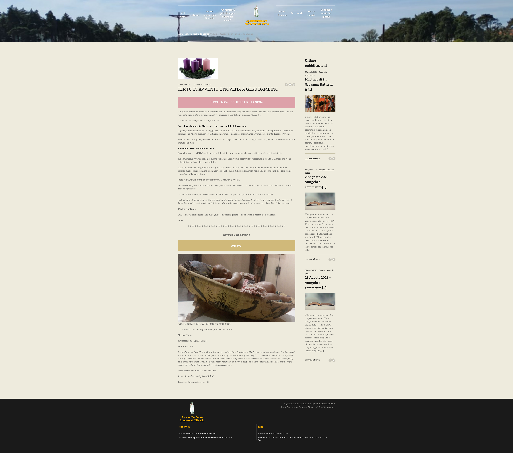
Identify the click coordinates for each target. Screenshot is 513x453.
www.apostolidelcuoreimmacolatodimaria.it (210, 437)
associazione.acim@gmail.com (201, 433)
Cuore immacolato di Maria (209, 15)
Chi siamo (183, 15)
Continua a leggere (312, 159)
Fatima (195, 15)
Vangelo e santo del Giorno (197, 34)
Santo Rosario (282, 13)
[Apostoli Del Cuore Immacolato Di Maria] (256, 9)
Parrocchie (297, 13)
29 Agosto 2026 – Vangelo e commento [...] (318, 182)
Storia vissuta (311, 13)
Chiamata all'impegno (202, 84)
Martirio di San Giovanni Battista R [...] (319, 85)
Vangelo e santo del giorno (326, 13)
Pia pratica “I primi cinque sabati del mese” (227, 15)
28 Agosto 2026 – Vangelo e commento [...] (318, 283)
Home (180, 34)
